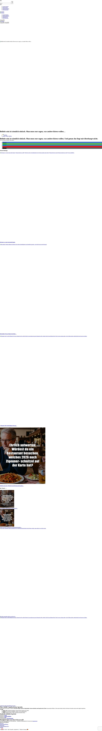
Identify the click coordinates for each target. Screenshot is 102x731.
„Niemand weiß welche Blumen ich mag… (8, 425)
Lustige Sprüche (5, 14)
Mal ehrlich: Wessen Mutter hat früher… (8, 333)
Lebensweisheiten (5, 15)
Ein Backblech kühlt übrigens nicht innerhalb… (9, 508)
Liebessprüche (5, 16)
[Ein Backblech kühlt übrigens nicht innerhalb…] (7, 507)
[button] (4, 142)
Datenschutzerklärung (4, 724)
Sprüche (10, 136)
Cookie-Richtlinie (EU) (4, 726)
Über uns (1, 723)
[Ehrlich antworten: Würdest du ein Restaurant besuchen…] (22, 483)
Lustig (5, 715)
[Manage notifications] (2, 729)
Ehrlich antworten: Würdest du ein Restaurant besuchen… (12, 485)
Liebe (5, 717)
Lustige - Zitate (5, 136)
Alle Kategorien (5, 18)
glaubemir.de (35, 721)
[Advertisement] (51, 32)
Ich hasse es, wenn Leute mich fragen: (7, 242)
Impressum (2, 725)
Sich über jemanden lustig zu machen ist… (8, 616)
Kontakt (1, 727)
